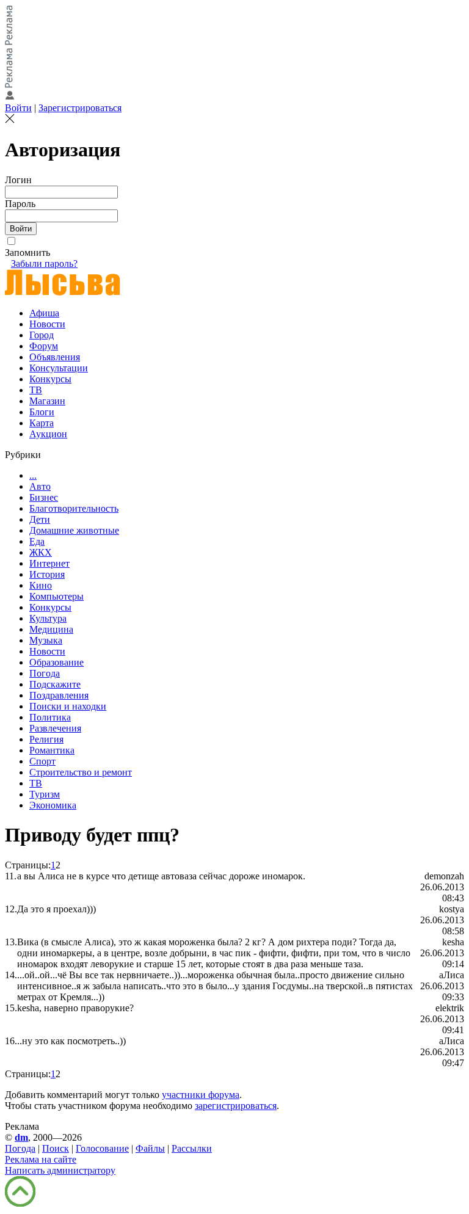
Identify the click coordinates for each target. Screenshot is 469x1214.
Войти (18, 108)
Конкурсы (50, 379)
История (47, 574)
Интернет (49, 563)
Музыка (45, 640)
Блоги (41, 412)
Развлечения (55, 728)
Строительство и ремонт (80, 772)
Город (41, 335)
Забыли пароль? (44, 263)
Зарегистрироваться (80, 108)
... (33, 475)
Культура (48, 618)
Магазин (47, 401)
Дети (39, 519)
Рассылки (192, 1148)
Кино (40, 585)
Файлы (150, 1148)
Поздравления (59, 695)
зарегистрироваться (236, 1105)
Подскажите (55, 684)
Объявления (54, 357)
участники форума (200, 1094)
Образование (56, 662)
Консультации (58, 368)
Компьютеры (56, 596)
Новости (47, 324)
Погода (44, 673)
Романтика (52, 750)
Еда (37, 541)
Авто (40, 486)
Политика (50, 717)
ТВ (35, 390)
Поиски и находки (67, 706)
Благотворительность (73, 508)
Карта (41, 423)
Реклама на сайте (40, 1159)
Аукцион (48, 434)
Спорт (42, 761)
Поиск (55, 1148)
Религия (46, 739)
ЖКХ (40, 552)
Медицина (51, 629)
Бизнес (43, 497)
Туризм (44, 794)
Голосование (102, 1148)
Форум (43, 346)
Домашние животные (74, 530)
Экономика (52, 805)
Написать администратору (60, 1170)
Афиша (44, 313)
